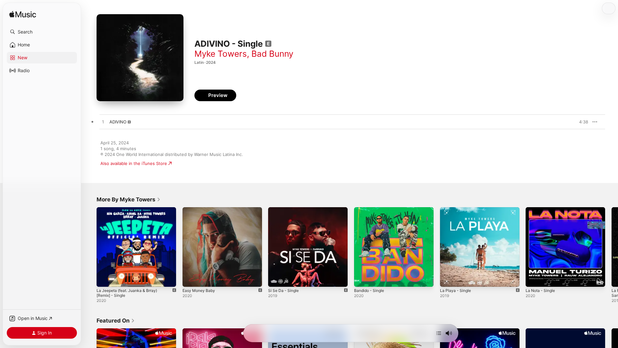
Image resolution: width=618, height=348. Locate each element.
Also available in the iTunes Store (133, 163)
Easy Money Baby (200, 209)
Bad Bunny (272, 54)
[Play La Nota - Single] (533, 279)
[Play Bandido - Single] (362, 279)
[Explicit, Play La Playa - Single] (448, 279)
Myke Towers (220, 54)
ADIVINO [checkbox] (117, 121)
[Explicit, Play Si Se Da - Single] (276, 279)
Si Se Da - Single (284, 209)
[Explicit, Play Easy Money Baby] (190, 279)
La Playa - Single (456, 209)
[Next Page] (611, 246)
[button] (42, 31)
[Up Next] (439, 333)
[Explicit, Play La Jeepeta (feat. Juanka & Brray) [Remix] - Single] (104, 279)
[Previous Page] (90, 246)
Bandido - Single (370, 209)
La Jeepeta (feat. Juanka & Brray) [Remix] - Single (130, 212)
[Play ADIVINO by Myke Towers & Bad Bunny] (103, 122)
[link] (129, 199)
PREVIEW (581, 122)
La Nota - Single (542, 209)
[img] (22, 14)
